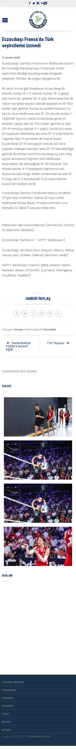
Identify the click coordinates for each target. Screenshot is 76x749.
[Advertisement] (38, 623)
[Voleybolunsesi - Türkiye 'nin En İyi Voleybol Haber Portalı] (38, 18)
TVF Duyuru (56, 343)
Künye (5, 714)
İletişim (6, 730)
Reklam (6, 721)
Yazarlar (7, 698)
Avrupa (18, 329)
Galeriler (7, 706)
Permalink (49, 329)
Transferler (9, 690)
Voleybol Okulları (13, 682)
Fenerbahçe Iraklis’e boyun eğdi (18, 346)
